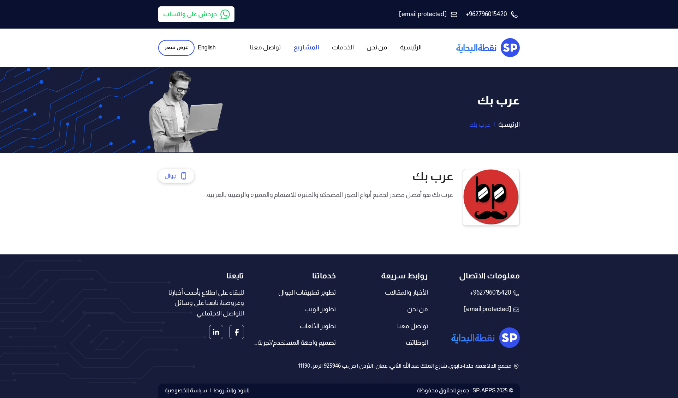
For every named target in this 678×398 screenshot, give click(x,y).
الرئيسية (509, 124)
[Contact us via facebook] (237, 332)
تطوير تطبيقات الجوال (307, 292)
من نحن (417, 309)
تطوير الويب (320, 309)
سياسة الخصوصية (186, 390)
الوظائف (417, 342)
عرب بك (479, 124)
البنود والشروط (231, 390)
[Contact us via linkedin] (216, 332)
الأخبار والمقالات (406, 292)
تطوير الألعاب (318, 326)
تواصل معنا (412, 326)
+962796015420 (490, 292)
